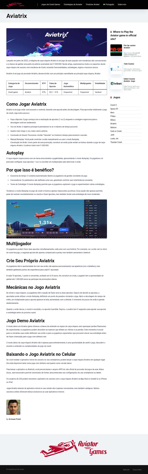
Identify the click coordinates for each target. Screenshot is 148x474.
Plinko (113, 116)
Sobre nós (122, 4)
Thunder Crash (116, 142)
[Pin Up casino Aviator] (116, 55)
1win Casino (129, 64)
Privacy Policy (137, 469)
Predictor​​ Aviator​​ (93, 4)
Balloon (113, 127)
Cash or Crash (116, 131)
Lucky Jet (114, 138)
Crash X (113, 105)
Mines (113, 120)
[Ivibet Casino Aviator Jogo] (116, 89)
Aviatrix (113, 124)
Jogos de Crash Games (50, 4)
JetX (112, 135)
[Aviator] (15, 4)
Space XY (114, 109)
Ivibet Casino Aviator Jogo (129, 80)
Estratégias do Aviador (73, 4)
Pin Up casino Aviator (130, 46)
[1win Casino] (116, 74)
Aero (112, 112)
